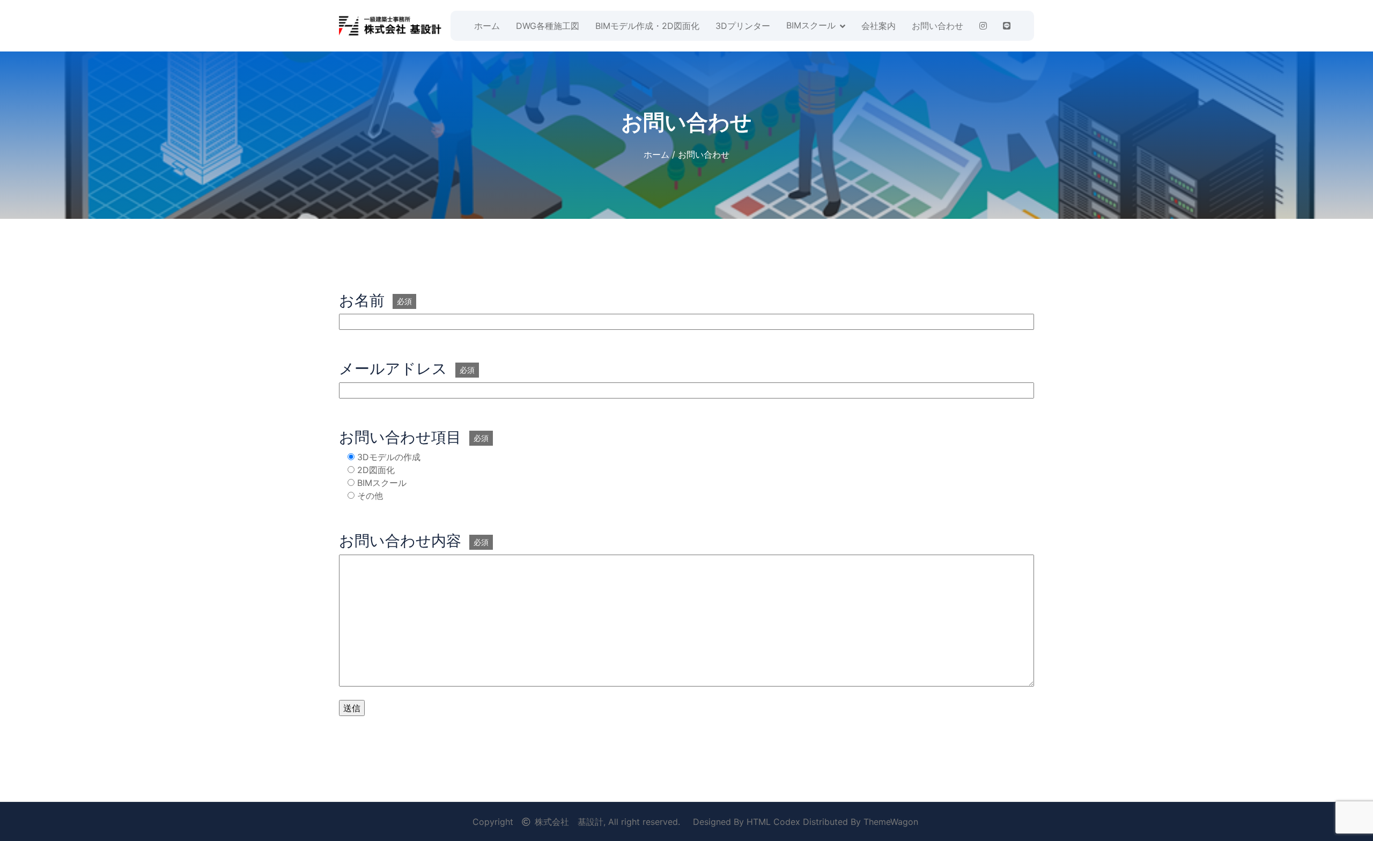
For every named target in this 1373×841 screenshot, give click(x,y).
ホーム (487, 25)
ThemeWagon (890, 821)
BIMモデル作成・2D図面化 (647, 25)
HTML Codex (773, 821)
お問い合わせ (937, 25)
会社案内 (878, 25)
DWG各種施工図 (547, 25)
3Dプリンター (742, 25)
